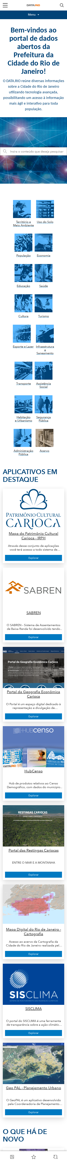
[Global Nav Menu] (5, 5)
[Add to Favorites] (34, 1157)
